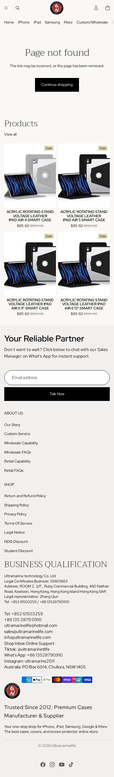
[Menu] (6, 8)
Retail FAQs (13, 470)
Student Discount (18, 550)
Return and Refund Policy (25, 495)
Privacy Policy (15, 514)
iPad (37, 22)
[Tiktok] (71, 764)
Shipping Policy (16, 505)
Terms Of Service (18, 523)
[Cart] (107, 8)
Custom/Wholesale (92, 22)
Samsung (52, 22)
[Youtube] (62, 764)
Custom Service (17, 434)
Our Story (12, 424)
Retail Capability (17, 461)
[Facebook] (43, 764)
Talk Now (57, 394)
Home (9, 22)
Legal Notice (14, 532)
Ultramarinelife (63, 745)
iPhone (24, 22)
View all (10, 134)
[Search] (17, 8)
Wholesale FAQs (17, 452)
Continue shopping (57, 84)
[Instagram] (52, 764)
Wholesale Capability (21, 443)
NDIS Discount (16, 541)
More (68, 22)
